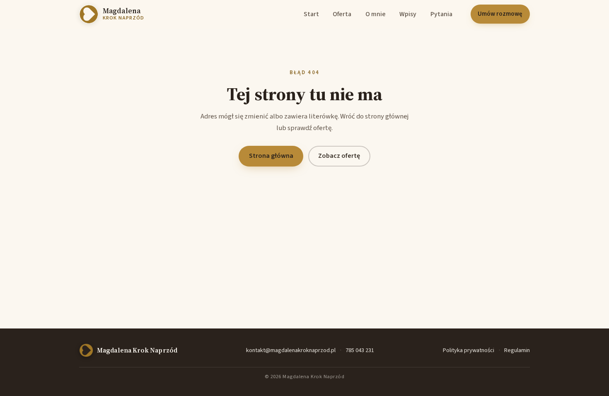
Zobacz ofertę (339, 155)
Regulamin (517, 350)
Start (311, 14)
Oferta (342, 14)
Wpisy (407, 14)
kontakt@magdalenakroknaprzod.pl (291, 350)
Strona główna (271, 155)
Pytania (441, 14)
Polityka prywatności (468, 350)
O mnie (375, 14)
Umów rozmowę (500, 14)
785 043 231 (360, 350)
